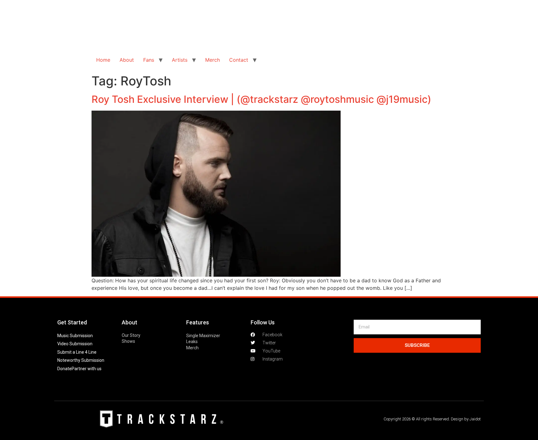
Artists (179, 60)
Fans (148, 60)
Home (103, 60)
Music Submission (75, 335)
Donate (64, 368)
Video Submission (74, 343)
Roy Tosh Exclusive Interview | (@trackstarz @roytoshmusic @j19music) (261, 99)
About (127, 60)
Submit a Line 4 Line (77, 352)
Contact (238, 60)
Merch (212, 60)
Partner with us (86, 368)
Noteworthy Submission (80, 360)
